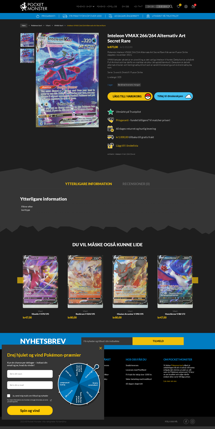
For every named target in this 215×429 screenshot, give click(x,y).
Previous (20, 280)
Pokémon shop (84, 6)
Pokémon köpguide (107, 6)
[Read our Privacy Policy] (51, 400)
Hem (24, 25)
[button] (27, 304)
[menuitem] (150, 6)
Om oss (125, 6)
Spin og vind (30, 410)
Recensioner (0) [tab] (136, 184)
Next (195, 280)
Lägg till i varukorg (127, 96)
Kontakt (138, 6)
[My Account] (186, 6)
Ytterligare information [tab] (88, 184)
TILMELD (158, 341)
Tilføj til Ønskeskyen (170, 96)
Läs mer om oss (170, 381)
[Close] (100, 348)
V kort (48, 25)
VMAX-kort (58, 25)
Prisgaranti (122, 120)
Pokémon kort (36, 25)
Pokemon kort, (177, 365)
